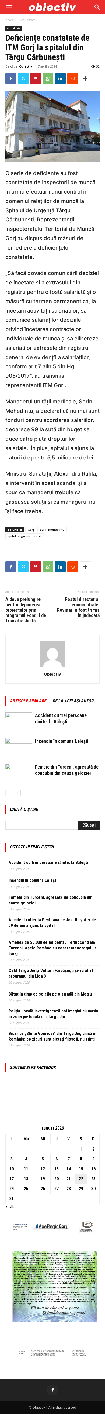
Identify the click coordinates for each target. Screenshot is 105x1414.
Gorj (31, 530)
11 (26, 1168)
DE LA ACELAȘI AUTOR (72, 700)
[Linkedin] (60, 78)
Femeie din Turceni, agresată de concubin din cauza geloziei (50, 900)
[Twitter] (23, 78)
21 (68, 1178)
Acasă (10, 20)
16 (93, 1168)
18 (26, 1178)
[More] (85, 78)
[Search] (97, 7)
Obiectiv (25, 66)
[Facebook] (10, 78)
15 (81, 1168)
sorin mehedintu (52, 530)
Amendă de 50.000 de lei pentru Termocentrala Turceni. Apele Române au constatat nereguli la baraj (53, 948)
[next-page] (17, 793)
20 (56, 1178)
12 (43, 1168)
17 (11, 1178)
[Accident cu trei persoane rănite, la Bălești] (18, 721)
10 (11, 1168)
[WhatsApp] (48, 78)
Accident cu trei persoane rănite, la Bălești (48, 862)
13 (56, 1168)
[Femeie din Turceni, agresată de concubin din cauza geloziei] (18, 773)
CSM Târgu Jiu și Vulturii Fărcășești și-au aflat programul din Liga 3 (51, 973)
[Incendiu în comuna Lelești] (18, 747)
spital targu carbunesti (25, 536)
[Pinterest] (35, 78)
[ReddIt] (72, 78)
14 (68, 1168)
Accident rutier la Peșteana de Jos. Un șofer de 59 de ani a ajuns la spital (52, 922)
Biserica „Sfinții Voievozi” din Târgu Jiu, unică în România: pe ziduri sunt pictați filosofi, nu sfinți (52, 1036)
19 (43, 1178)
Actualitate (28, 20)
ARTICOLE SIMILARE (28, 700)
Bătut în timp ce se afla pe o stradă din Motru (50, 994)
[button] (9, 7)
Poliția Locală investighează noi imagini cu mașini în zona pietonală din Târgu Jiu (54, 1013)
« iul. (9, 1206)
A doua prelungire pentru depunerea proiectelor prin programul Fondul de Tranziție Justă (25, 610)
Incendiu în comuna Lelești (62, 741)
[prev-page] (8, 793)
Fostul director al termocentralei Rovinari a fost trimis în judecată (78, 607)
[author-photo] (52, 666)
